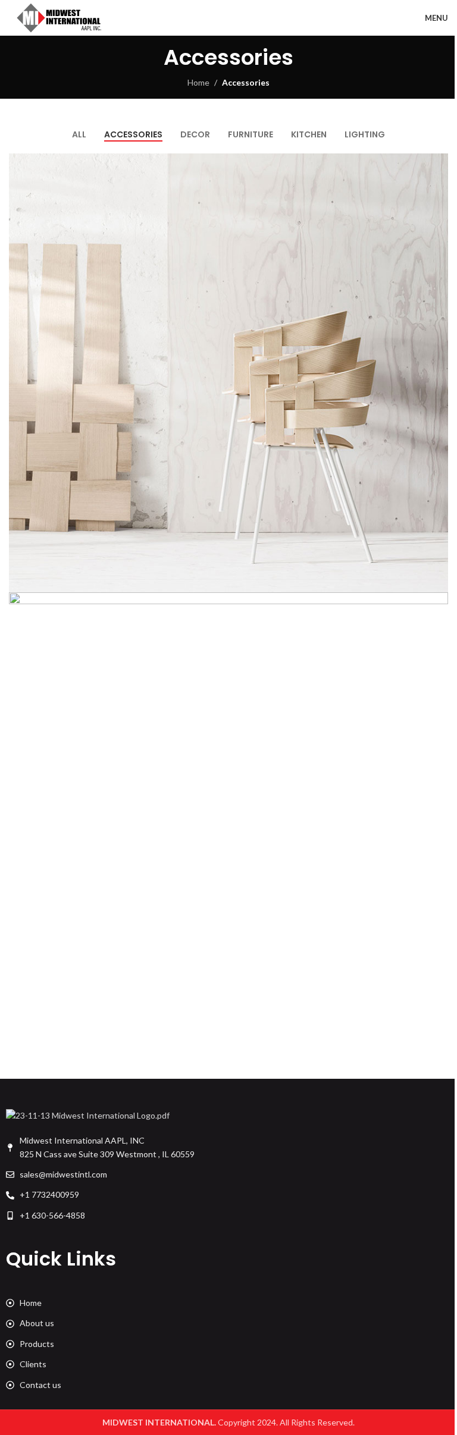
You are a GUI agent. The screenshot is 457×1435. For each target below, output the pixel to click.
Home (198, 82)
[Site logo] (59, 17)
